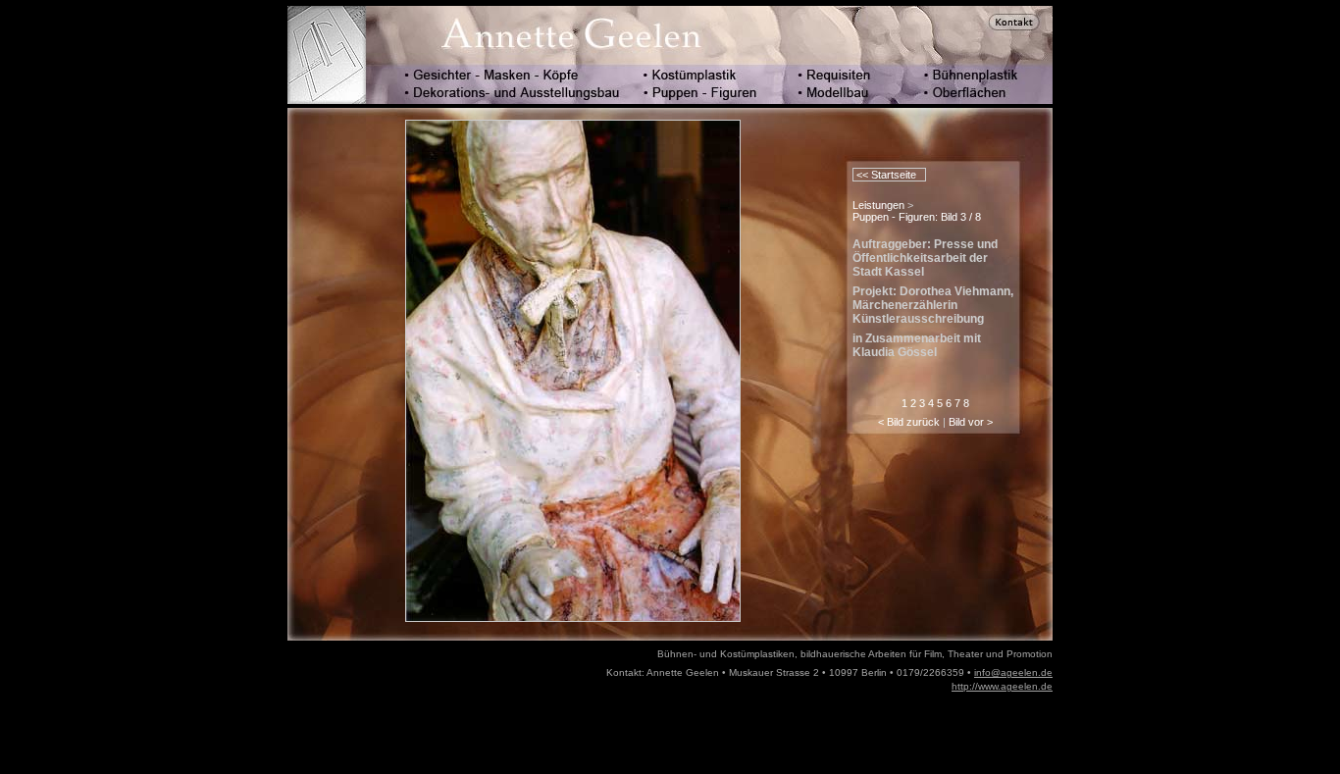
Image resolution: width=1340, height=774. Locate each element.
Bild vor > (971, 422)
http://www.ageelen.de (1002, 686)
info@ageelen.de (1013, 672)
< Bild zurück (909, 422)
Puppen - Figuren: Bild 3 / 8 (916, 217)
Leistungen (878, 205)
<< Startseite (884, 175)
